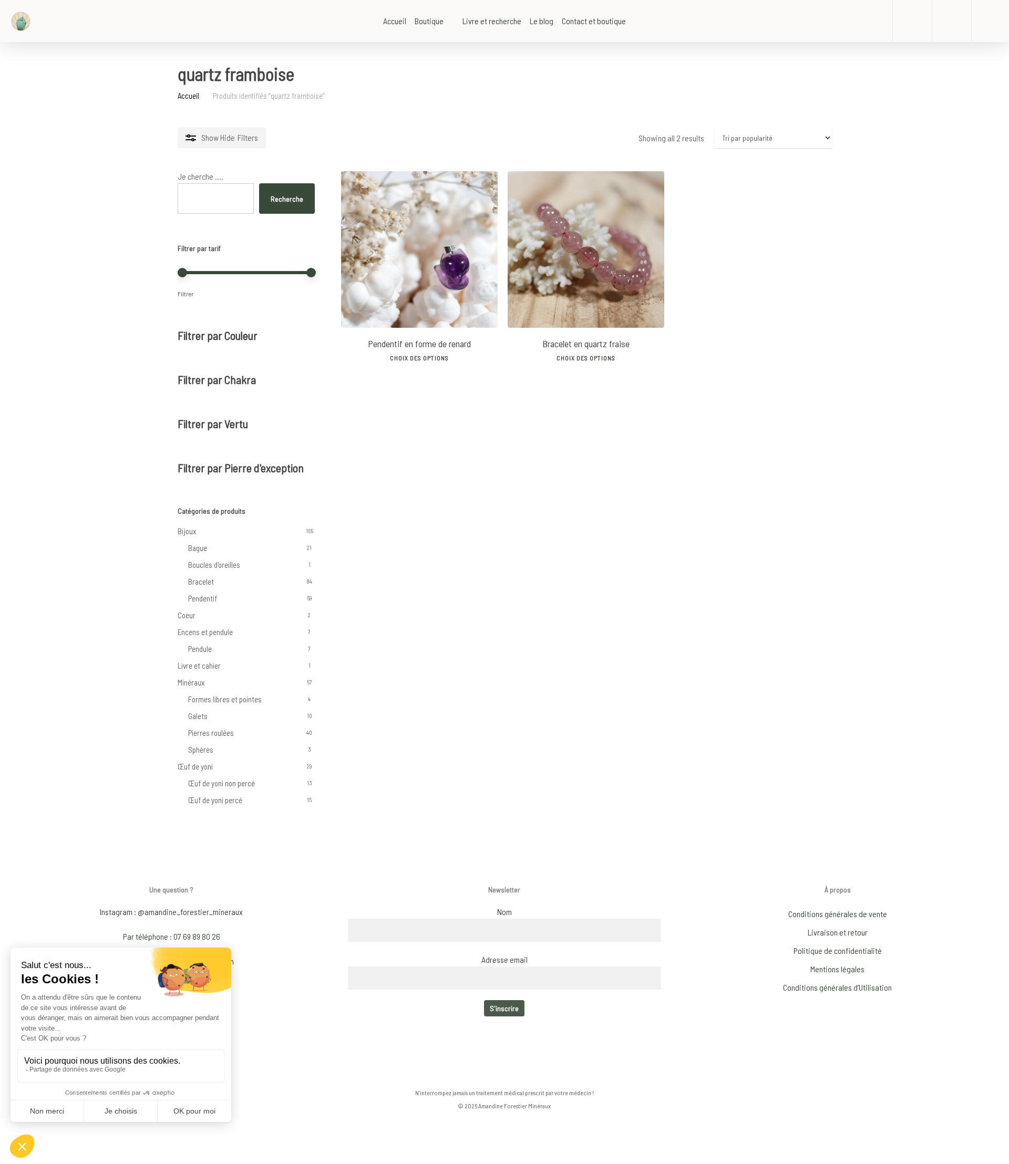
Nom (504, 912)
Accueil (188, 95)
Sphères (200, 749)
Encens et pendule (205, 632)
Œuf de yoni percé (215, 800)
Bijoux (187, 531)
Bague (197, 548)
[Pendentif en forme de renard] (419, 249)
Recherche (287, 198)
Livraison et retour (838, 932)
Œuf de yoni (195, 766)
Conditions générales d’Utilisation (837, 987)
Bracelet (201, 581)
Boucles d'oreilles (214, 564)
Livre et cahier (199, 665)
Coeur (186, 615)
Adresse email (504, 959)
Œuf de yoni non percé (221, 783)
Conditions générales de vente (837, 914)
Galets (198, 716)
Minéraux (191, 682)
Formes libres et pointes (225, 699)
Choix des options (419, 357)
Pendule (200, 648)
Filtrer (185, 293)
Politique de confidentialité (838, 950)
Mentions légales (837, 969)
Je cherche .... (200, 176)
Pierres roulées (211, 732)
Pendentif (202, 598)
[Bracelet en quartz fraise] (586, 249)
